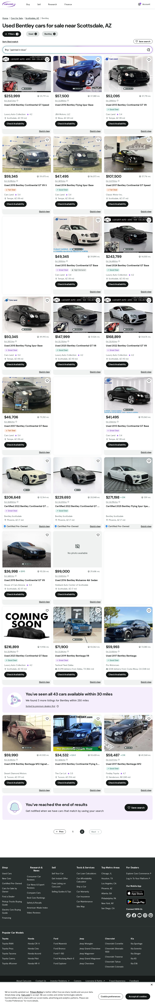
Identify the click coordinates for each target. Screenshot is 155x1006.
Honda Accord (34, 953)
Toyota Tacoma (9, 953)
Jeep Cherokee (86, 963)
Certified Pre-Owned (12, 883)
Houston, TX (107, 878)
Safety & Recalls (34, 902)
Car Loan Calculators (86, 873)
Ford (56, 938)
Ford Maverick (60, 943)
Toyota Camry (8, 958)
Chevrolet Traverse (114, 956)
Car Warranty (83, 891)
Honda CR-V (34, 943)
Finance (68, 4)
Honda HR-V (34, 963)
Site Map (81, 906)
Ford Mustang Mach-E (64, 958)
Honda (31, 938)
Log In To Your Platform (137, 878)
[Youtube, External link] (139, 915)
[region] (77, 994)
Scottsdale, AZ (32, 18)
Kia (132, 938)
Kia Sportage (136, 943)
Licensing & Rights (94, 980)
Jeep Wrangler (86, 943)
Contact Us (41, 980)
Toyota (5, 938)
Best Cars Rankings (36, 897)
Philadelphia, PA (108, 898)
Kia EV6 (134, 963)
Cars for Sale (17, 18)
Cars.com (25, 995)
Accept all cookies (138, 996)
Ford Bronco (59, 948)
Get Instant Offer (60, 878)
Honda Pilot (33, 958)
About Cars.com (23, 980)
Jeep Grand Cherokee (89, 948)
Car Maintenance (85, 901)
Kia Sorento (136, 948)
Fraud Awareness (117, 980)
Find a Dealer (8, 896)
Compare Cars (34, 892)
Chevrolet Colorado (114, 966)
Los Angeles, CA (108, 883)
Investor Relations (58, 980)
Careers (77, 980)
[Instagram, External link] (145, 915)
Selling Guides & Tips (61, 891)
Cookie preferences (110, 996)
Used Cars (7, 873)
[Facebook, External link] (134, 915)
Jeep (81, 938)
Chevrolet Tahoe (113, 961)
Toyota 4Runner (9, 963)
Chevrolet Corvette (114, 943)
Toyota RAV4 (7, 943)
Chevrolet (110, 938)
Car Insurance (83, 896)
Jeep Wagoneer (86, 953)
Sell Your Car (58, 873)
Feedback (134, 980)
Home (5, 18)
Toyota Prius (7, 948)
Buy (28, 4)
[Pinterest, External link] (150, 915)
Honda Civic (33, 948)
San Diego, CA (107, 908)
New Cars (6, 878)
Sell (39, 4)
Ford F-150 (59, 953)
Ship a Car (81, 886)
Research (52, 4)
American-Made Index (37, 907)
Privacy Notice (36, 992)
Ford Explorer (60, 963)
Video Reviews (33, 912)
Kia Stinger (136, 953)
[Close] (151, 984)
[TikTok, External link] (128, 915)
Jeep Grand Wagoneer (90, 958)
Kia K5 (133, 958)
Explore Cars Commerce (137, 873)
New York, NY (107, 903)
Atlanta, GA (106, 893)
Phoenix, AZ (106, 888)
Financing (6, 917)
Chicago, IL (106, 873)
